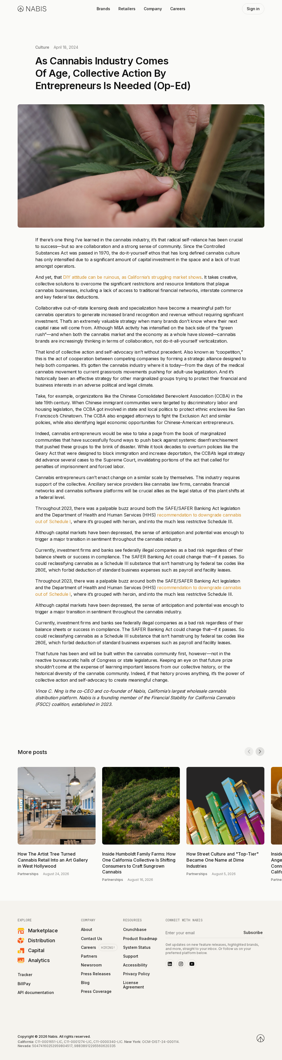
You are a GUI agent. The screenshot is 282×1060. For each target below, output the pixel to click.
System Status (137, 947)
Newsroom (91, 965)
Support (130, 956)
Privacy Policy (136, 974)
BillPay (24, 984)
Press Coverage (96, 991)
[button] (103, 8)
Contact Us (91, 938)
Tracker (25, 974)
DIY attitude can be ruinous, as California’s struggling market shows (132, 277)
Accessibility (135, 965)
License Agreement (133, 984)
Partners (89, 956)
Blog (85, 982)
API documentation (36, 992)
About (86, 929)
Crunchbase (135, 929)
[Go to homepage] (260, 1038)
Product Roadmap (140, 938)
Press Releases (96, 974)
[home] (32, 9)
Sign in (253, 8)
